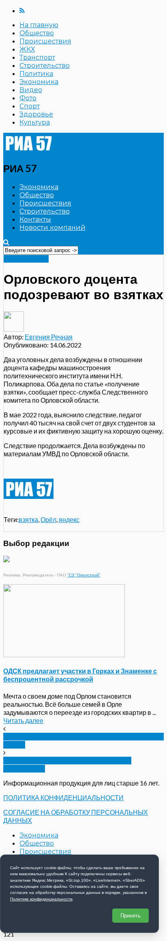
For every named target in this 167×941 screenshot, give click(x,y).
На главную (38, 25)
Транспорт (37, 57)
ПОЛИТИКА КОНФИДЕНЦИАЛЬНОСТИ (63, 797)
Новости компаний (52, 227)
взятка (28, 519)
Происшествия (45, 41)
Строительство (44, 65)
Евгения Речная (49, 337)
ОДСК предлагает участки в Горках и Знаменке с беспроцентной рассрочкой (80, 675)
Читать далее (23, 720)
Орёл (48, 519)
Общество (36, 33)
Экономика (38, 82)
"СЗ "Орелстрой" (84, 575)
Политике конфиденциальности (41, 899)
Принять (130, 916)
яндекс (69, 519)
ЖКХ (27, 49)
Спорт (29, 106)
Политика (36, 74)
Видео (30, 90)
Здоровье (36, 114)
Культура (34, 122)
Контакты (35, 219)
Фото (27, 98)
